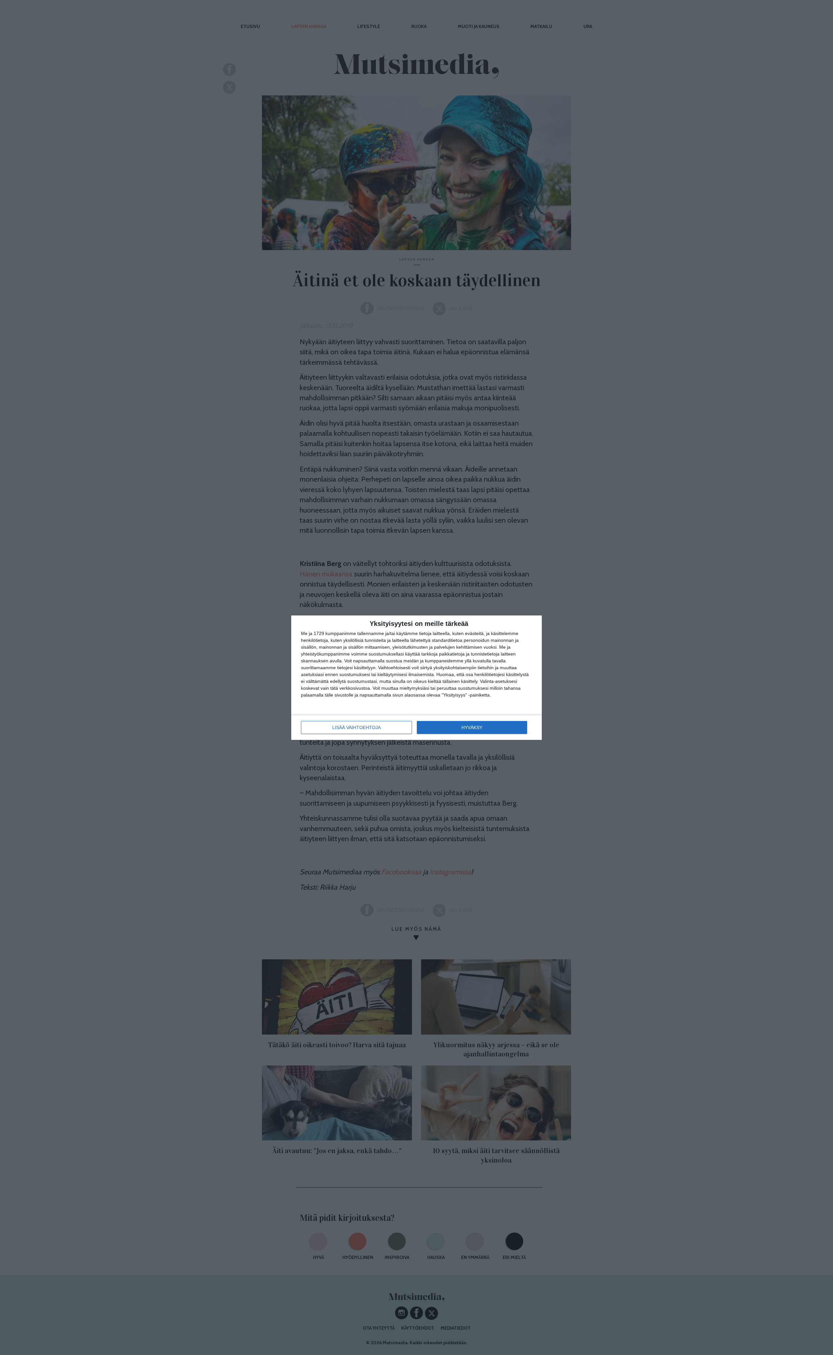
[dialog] (416, 677)
